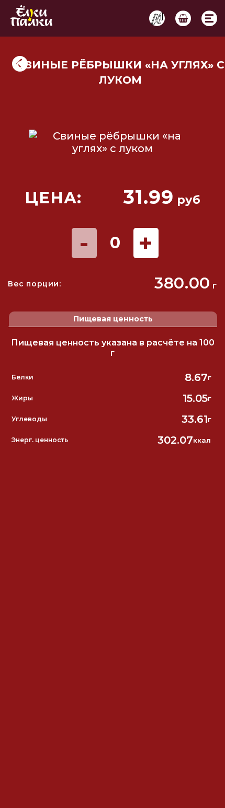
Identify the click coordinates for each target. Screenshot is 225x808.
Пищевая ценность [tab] (113, 319)
